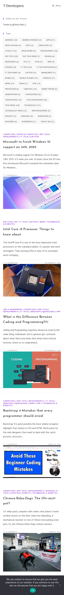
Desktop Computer (27, 134)
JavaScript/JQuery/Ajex (42, 311)
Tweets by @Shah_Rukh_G (14, 24)
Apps (29, 45)
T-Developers (13, 5)
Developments (10, 136)
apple (50, 40)
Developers (29, 51)
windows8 (44, 116)
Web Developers (41, 110)
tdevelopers (13, 100)
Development (49, 51)
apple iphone (13, 45)
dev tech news (31, 56)
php (36, 83)
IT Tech (24, 136)
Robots (26, 493)
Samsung (30, 89)
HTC (27, 61)
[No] (60, 585)
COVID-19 (11, 51)
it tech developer (47, 67)
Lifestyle (15, 493)
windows (27, 116)
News (42, 222)
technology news (16, 110)
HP (16, 222)
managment (48, 72)
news (9, 83)
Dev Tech (44, 134)
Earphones (12, 61)
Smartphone (12, 94)
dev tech (11, 56)
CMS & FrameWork (12, 309)
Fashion (50, 491)
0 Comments (12, 175)
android (11, 40)
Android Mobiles (32, 40)
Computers (9, 134)
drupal (50, 56)
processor (12, 89)
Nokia (23, 83)
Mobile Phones (29, 78)
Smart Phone (49, 89)
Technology (32, 105)
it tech (26, 67)
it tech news (13, 72)
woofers (11, 121)
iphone (10, 67)
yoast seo (47, 121)
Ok (32, 590)
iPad (51, 61)
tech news (12, 105)
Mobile (10, 78)
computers (45, 45)
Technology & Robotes (44, 493)
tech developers (36, 100)
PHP (58, 311)
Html (39, 61)
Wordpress (29, 121)
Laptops (30, 72)
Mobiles (49, 78)
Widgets (10, 116)
